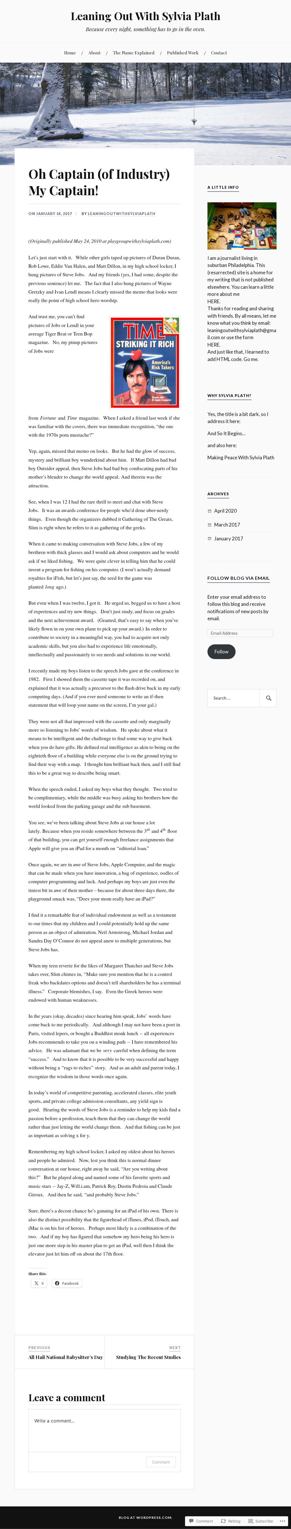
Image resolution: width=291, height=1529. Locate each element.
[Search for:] (241, 698)
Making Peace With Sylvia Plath (240, 457)
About (94, 53)
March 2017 (227, 525)
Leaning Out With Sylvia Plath (146, 16)
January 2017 (228, 538)
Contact (219, 53)
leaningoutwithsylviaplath (121, 213)
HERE (213, 301)
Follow (221, 652)
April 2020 (225, 511)
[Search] (268, 698)
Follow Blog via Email (238, 578)
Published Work (183, 53)
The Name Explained (134, 53)
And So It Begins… (226, 433)
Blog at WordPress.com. (145, 1517)
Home (70, 53)
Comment (161, 1462)
